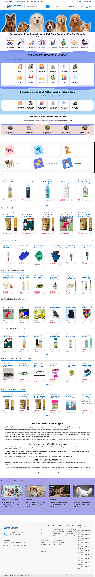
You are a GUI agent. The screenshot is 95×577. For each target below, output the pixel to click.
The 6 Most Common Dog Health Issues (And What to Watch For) (11, 504)
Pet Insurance (84, 47)
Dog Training (21, 47)
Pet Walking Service (58, 540)
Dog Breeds (29, 499)
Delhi (19, 71)
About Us (43, 533)
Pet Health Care (6, 499)
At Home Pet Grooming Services (47, 55)
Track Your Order (78, 1)
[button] (47, 205)
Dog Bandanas (85, 304)
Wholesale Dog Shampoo (71, 531)
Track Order (43, 546)
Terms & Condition (45, 540)
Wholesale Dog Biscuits (71, 538)
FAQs (42, 549)
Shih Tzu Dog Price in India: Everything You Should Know (35, 504)
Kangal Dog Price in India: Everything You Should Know (59, 504)
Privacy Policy (44, 538)
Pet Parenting (14, 499)
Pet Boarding (42, 47)
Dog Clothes (62, 212)
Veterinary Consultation (58, 531)
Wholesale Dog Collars (70, 533)
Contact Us (43, 551)
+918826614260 (9, 1)
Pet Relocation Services (59, 542)
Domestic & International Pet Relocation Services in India (47, 92)
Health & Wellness (26, 212)
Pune (19, 82)
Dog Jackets (68, 212)
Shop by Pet (55, 6)
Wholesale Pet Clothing (71, 535)
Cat (75, 499)
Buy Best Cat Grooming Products (9, 180)
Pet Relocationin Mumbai (30, 108)
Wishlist (42, 542)
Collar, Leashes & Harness (6, 364)
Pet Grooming (10, 47)
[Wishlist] (82, 6)
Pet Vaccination (53, 47)
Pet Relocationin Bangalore (53, 108)
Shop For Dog (10, 133)
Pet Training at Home (58, 535)
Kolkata (53, 82)
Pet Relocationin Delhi (20, 108)
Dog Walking (31, 47)
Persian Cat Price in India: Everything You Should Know (83, 504)
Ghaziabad (53, 71)
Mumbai (64, 71)
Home (42, 529)
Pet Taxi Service (74, 47)
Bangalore (75, 71)
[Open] (5, 6)
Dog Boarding (56, 538)
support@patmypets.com (22, 1)
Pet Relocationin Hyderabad (41, 108)
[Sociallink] (4, 545)
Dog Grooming (6, 179)
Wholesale (71, 6)
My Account (88, 1)
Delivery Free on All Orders (37, 1)
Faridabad (31, 82)
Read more (15, 200)
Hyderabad (42, 82)
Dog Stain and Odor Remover (55, 334)
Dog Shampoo (31, 179)
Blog (42, 531)
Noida (31, 71)
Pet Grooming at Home (58, 529)
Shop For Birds (47, 133)
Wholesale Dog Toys (70, 529)
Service (64, 6)
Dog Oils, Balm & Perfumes (8, 276)
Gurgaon (42, 71)
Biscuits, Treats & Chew (8, 212)
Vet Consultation (63, 47)
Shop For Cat (29, 133)
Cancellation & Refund (46, 544)
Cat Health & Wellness (7, 334)
